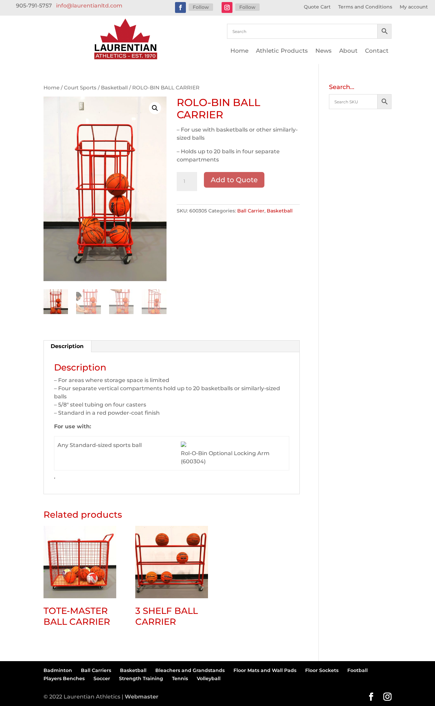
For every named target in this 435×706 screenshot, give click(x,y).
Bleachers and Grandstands (190, 670)
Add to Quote (234, 180)
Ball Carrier (250, 211)
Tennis (180, 678)
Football (357, 670)
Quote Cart (317, 7)
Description (67, 346)
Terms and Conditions (365, 7)
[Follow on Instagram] (227, 7)
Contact (376, 51)
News (323, 51)
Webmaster (141, 696)
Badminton (58, 670)
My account (414, 7)
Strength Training (141, 678)
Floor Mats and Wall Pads (264, 670)
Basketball (114, 88)
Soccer (101, 678)
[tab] (67, 346)
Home (239, 51)
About (348, 51)
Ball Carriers (96, 670)
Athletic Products (282, 51)
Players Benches (64, 678)
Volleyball (209, 678)
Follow (201, 7)
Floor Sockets (321, 670)
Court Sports (80, 88)
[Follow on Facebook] (180, 7)
